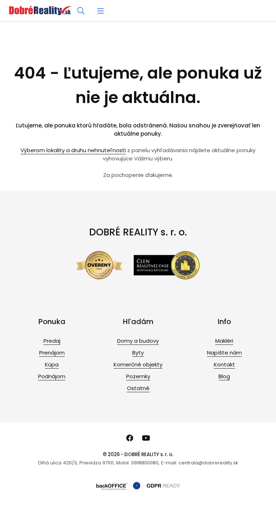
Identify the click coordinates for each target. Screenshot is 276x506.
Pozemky (138, 376)
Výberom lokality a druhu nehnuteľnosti (73, 150)
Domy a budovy (138, 341)
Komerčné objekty (138, 364)
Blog (224, 376)
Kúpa (52, 364)
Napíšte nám (224, 352)
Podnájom (51, 376)
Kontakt (224, 364)
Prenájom (52, 352)
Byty (138, 352)
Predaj (51, 341)
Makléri (224, 341)
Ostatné (138, 388)
